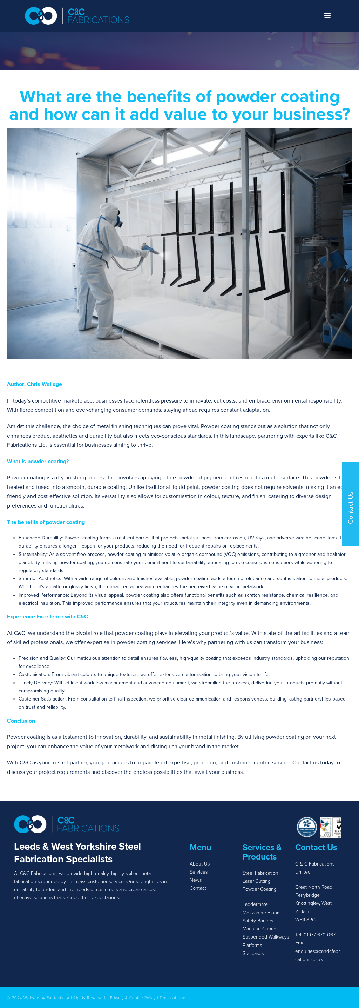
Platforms (252, 945)
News (196, 880)
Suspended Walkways (266, 937)
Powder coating (220, 426)
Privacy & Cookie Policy (133, 998)
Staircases (253, 953)
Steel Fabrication (260, 873)
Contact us (305, 762)
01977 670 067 (320, 935)
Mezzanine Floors (261, 913)
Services (199, 872)
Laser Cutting (257, 881)
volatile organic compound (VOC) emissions (212, 554)
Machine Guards (260, 929)
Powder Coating (260, 889)
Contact (198, 888)
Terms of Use (172, 998)
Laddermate (255, 904)
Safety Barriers (258, 921)
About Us (200, 864)
